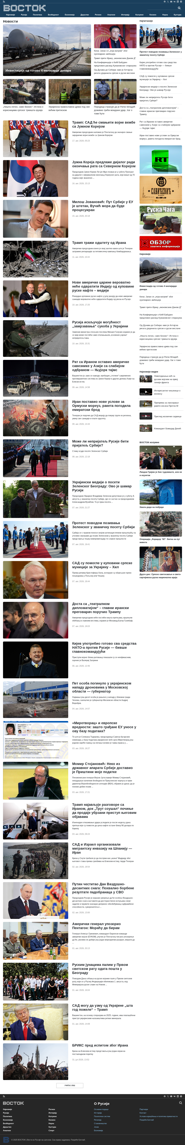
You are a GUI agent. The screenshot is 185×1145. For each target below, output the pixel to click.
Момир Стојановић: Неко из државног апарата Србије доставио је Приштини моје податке (102, 768)
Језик (96, 1127)
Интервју (125, 15)
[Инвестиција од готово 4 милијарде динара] (47, 50)
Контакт (143, 1113)
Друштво (85, 15)
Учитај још (70, 1085)
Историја (98, 1113)
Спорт (51, 1130)
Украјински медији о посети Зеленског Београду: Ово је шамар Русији (102, 486)
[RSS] (4, 1)
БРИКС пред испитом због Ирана (100, 1045)
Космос (153, 15)
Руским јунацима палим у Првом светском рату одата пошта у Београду (100, 969)
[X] (168, 1)
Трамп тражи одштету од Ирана (99, 243)
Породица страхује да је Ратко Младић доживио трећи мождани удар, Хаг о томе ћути (160, 360)
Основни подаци (101, 1109)
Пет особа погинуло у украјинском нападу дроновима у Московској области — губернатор (101, 687)
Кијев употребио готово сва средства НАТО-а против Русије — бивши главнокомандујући (104, 647)
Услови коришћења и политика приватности (159, 1116)
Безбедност (53, 15)
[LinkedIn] (178, 1)
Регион (98, 15)
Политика (37, 15)
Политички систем (102, 1116)
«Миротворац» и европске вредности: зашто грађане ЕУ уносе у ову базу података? (104, 727)
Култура (177, 15)
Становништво (100, 1123)
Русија (24, 15)
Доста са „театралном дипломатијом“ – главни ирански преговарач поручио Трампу (100, 608)
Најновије (10, 15)
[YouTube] (171, 1)
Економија (70, 15)
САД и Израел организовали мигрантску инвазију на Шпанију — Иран (102, 848)
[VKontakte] (174, 1)
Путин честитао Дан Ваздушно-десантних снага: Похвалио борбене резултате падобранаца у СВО (103, 888)
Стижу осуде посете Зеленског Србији (90, 451)
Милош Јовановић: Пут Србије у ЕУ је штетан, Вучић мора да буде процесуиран (102, 206)
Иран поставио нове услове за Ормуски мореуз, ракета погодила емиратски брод (101, 406)
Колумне (139, 15)
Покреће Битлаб (147, 1120)
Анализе (111, 15)
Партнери (144, 1109)
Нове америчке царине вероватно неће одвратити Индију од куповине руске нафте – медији (103, 286)
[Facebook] (165, 1)
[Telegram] (181, 1)
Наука (165, 15)
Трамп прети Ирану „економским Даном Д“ (115, 58)
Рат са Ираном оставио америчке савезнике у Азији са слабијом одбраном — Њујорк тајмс (100, 366)
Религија (97, 1120)
